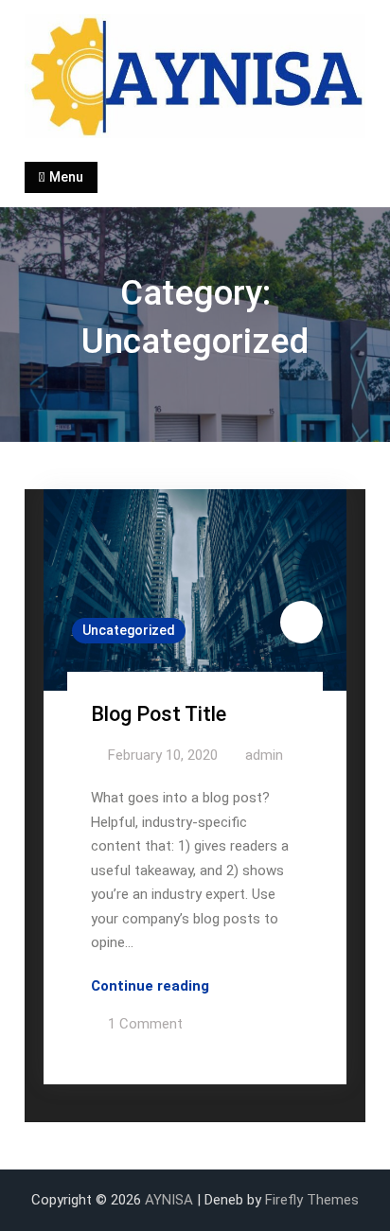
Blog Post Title (158, 714)
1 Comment (145, 1023)
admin (264, 755)
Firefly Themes (312, 1199)
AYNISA (169, 1199)
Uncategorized (128, 630)
